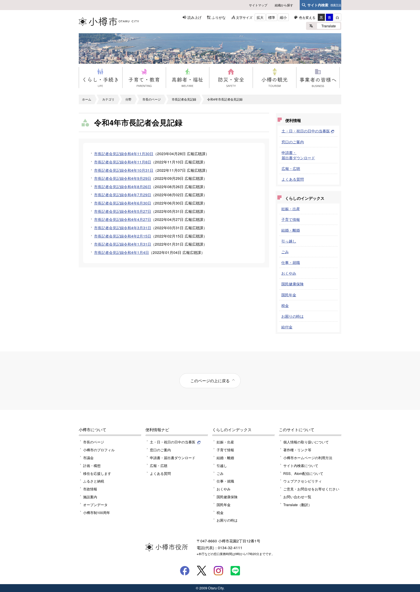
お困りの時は (292, 316)
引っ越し (288, 241)
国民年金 (288, 294)
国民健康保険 (292, 283)
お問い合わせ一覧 (297, 496)
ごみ (285, 251)
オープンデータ (95, 504)
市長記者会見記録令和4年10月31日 (123, 170)
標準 (271, 17)
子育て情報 (290, 219)
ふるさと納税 (93, 481)
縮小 (283, 17)
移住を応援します (97, 473)
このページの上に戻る (210, 380)
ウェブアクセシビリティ (302, 481)
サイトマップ (258, 5)
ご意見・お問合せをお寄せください (311, 488)
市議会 (88, 457)
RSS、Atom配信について (303, 473)
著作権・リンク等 (297, 449)
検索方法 (336, 5)
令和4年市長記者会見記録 (225, 99)
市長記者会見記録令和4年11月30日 (123, 153)
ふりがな (219, 17)
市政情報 (90, 488)
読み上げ (194, 17)
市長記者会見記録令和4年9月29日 (122, 178)
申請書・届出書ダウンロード (298, 155)
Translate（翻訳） (297, 504)
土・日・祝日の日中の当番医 (306, 131)
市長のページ (151, 99)
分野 (128, 99)
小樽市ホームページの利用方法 (307, 457)
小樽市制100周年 (96, 512)
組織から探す (284, 5)
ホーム (86, 99)
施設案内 (90, 496)
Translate (328, 25)
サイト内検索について (300, 465)
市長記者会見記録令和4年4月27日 (122, 219)
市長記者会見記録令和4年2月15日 (122, 236)
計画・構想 (92, 465)
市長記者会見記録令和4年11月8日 (122, 162)
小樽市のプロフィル (99, 449)
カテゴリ (108, 99)
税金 (285, 305)
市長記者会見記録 (184, 99)
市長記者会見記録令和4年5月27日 (122, 211)
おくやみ (288, 273)
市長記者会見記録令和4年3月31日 (122, 227)
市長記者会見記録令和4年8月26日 (122, 186)
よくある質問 (293, 179)
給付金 (286, 327)
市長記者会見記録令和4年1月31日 (122, 244)
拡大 (260, 17)
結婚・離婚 (290, 230)
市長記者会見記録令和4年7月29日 (122, 194)
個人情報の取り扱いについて (306, 441)
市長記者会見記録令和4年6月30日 (122, 203)
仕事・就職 (290, 262)
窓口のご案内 (293, 141)
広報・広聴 (291, 168)
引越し (222, 465)
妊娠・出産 (290, 208)
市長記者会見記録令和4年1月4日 (121, 252)
